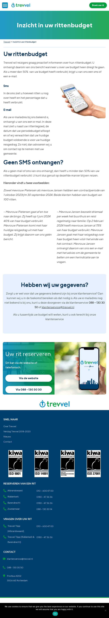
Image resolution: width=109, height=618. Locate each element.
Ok (55, 614)
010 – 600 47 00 (45, 490)
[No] (105, 610)
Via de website (28, 378)
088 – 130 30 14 (44, 509)
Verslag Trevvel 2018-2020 (17, 431)
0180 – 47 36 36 (44, 497)
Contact (7, 441)
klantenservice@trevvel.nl (58, 307)
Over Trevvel (9, 426)
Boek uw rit (98, 5)
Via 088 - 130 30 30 (29, 389)
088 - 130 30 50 (15, 567)
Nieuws (7, 436)
